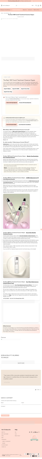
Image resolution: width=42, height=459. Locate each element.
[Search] (37, 5)
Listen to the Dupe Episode (11, 102)
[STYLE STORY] (21, 5)
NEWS (2, 437)
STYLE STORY (7, 454)
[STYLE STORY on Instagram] (29, 432)
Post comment (5, 415)
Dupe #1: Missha (7, 88)
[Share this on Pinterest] (38, 390)
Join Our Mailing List (6, 5)
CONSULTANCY (4, 439)
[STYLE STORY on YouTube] (35, 432)
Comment (3, 406)
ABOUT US (3, 432)
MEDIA (3, 435)
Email (23, 402)
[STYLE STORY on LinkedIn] (37, 432)
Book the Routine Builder (12, 124)
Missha (5, 167)
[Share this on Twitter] (35, 390)
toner (10, 295)
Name (2, 402)
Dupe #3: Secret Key (25, 88)
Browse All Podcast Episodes (25, 102)
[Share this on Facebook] (37, 390)
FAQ (15, 432)
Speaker (3, 443)
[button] (6, 10)
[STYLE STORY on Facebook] (31, 432)
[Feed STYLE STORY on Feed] (33, 432)
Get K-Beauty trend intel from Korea (20, 420)
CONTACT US (4, 446)
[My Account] (38, 5)
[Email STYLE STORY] (39, 432)
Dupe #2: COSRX (15, 88)
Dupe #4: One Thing (8, 91)
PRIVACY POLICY (17, 435)
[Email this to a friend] (40, 390)
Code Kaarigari (8, 455)
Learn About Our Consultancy (25, 124)
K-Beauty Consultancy (6, 441)
